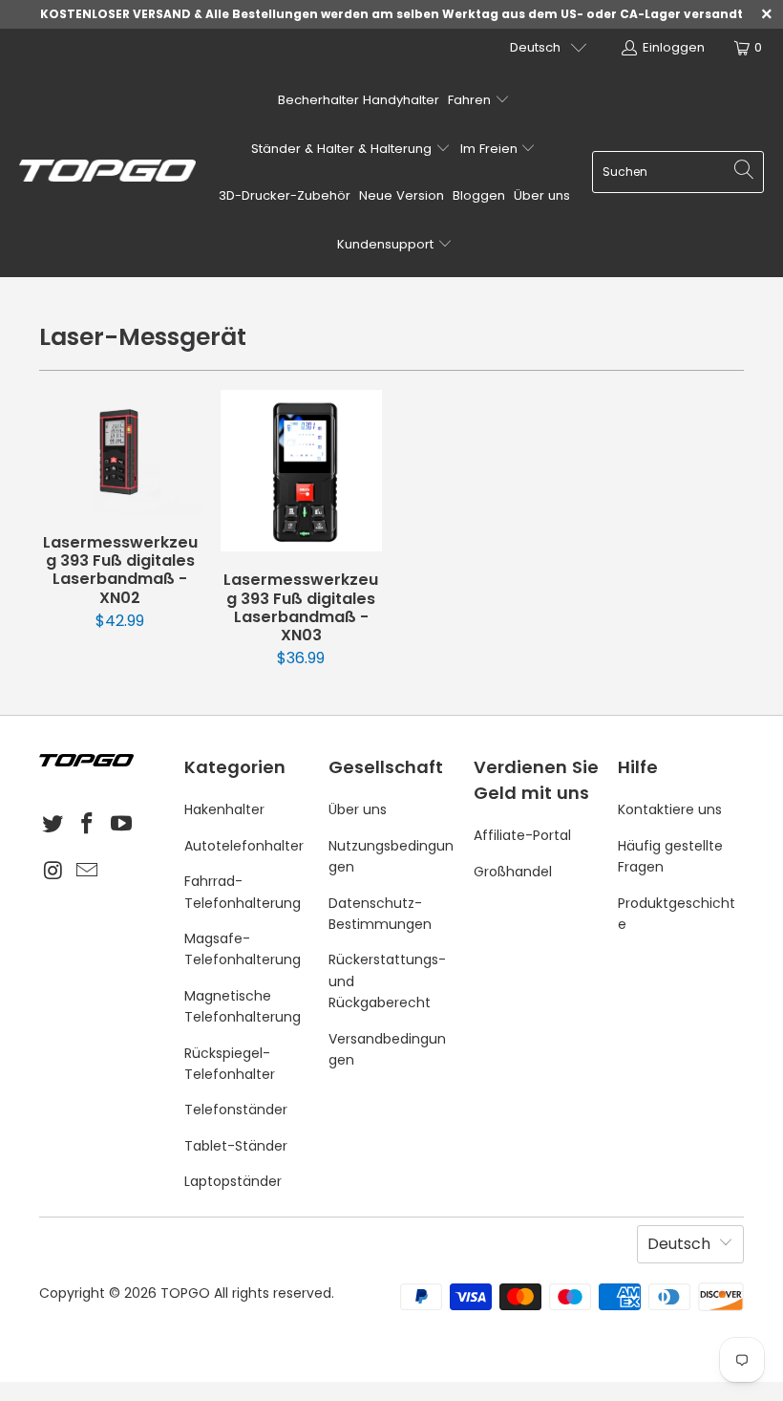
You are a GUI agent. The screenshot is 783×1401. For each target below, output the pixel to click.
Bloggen (479, 195)
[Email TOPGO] (88, 871)
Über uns (542, 195)
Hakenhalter (224, 809)
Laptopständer (233, 1181)
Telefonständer (235, 1109)
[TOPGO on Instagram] (53, 871)
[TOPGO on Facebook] (88, 824)
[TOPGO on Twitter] (53, 824)
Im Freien (490, 149)
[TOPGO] (107, 172)
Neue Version (401, 195)
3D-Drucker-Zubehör (284, 195)
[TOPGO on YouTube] (121, 824)
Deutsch (535, 47)
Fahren (471, 100)
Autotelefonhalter (244, 845)
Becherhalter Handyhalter (358, 100)
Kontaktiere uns (670, 809)
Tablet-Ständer (235, 1145)
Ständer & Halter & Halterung (343, 149)
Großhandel (513, 871)
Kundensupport (387, 244)
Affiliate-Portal (522, 835)
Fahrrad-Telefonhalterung (242, 892)
